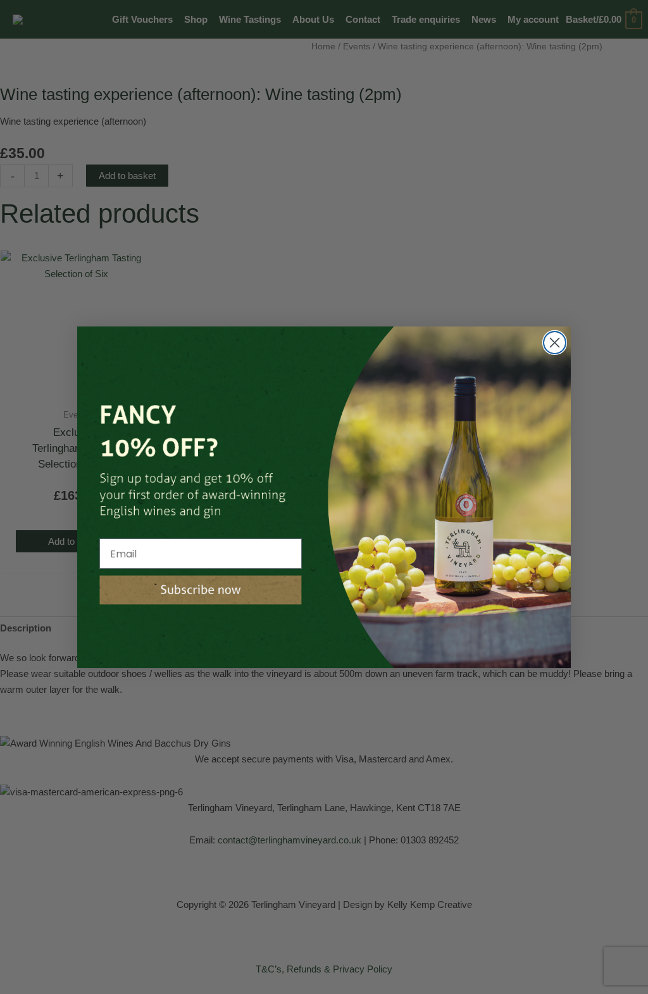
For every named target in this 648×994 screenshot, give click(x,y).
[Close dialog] (555, 343)
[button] (200, 590)
